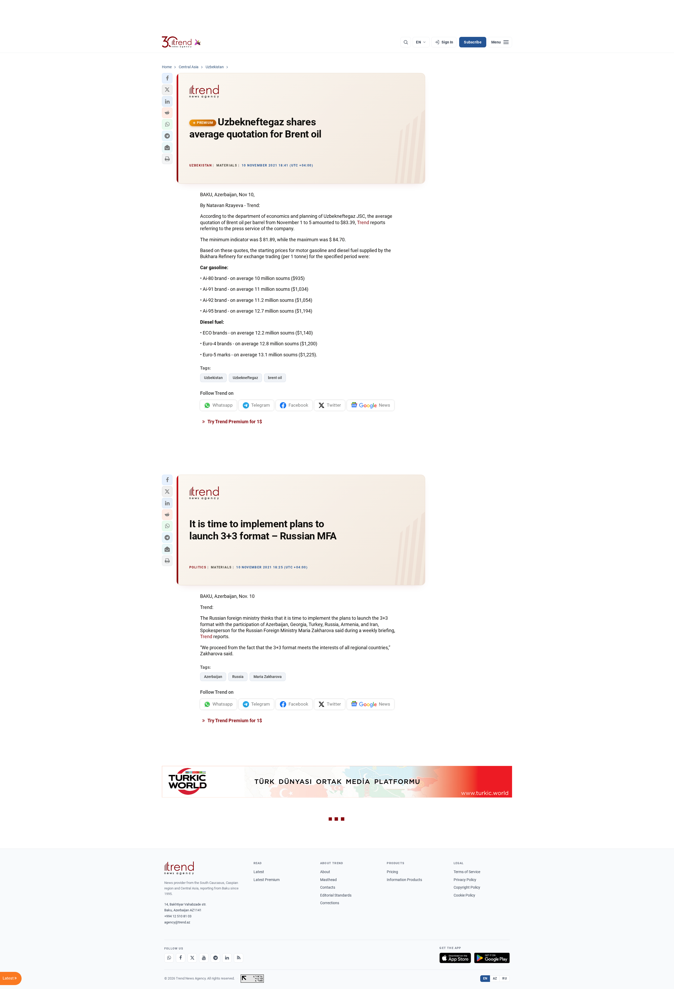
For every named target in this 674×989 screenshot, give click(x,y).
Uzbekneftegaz (245, 378)
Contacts (327, 887)
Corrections (329, 903)
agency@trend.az (177, 922)
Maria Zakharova (268, 677)
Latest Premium (267, 880)
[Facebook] (180, 958)
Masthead (328, 880)
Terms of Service (467, 872)
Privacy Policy (465, 880)
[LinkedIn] (227, 958)
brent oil (275, 378)
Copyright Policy (467, 887)
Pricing (392, 872)
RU (504, 978)
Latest (259, 872)
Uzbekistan (213, 378)
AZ (495, 978)
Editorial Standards (335, 895)
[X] (192, 958)
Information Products (404, 880)
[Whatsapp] (169, 958)
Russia (238, 677)
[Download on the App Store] (455, 958)
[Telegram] (215, 958)
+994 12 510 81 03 (177, 916)
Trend (363, 222)
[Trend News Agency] (179, 868)
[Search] (405, 42)
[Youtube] (204, 958)
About (325, 872)
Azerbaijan (213, 677)
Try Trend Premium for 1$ (234, 421)
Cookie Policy (464, 895)
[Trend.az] (181, 42)
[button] (167, 78)
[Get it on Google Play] (492, 958)
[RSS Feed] (238, 958)
